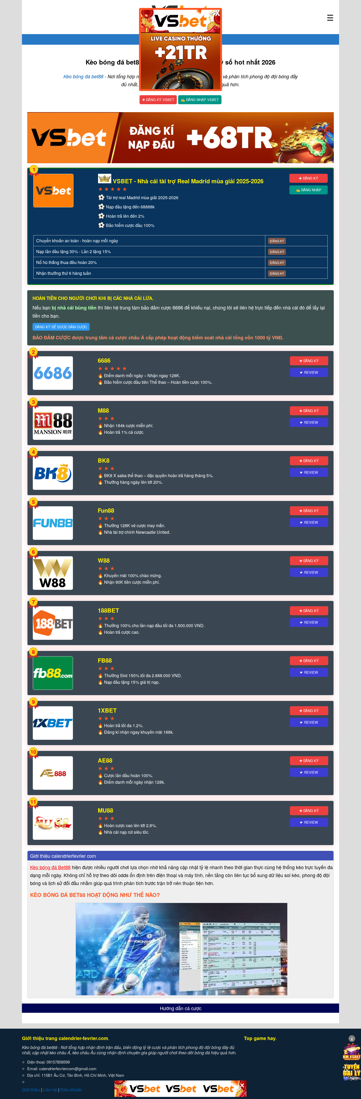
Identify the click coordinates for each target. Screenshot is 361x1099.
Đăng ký (277, 241)
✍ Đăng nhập (308, 189)
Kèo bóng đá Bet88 (50, 867)
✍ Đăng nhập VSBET (200, 99)
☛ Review (309, 372)
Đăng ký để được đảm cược (61, 326)
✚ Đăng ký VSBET (158, 99)
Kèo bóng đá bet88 (83, 76)
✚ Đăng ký (308, 178)
